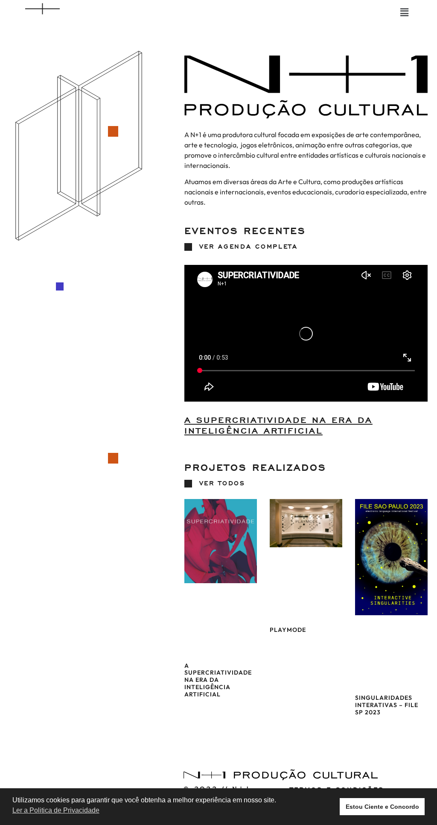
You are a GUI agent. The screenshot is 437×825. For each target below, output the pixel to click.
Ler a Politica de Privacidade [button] (55, 810)
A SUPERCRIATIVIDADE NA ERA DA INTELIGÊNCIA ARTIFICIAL (218, 680)
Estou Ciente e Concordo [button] (382, 806)
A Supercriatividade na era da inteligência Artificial (278, 426)
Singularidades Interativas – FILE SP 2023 (386, 705)
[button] (404, 12)
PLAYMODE (288, 630)
